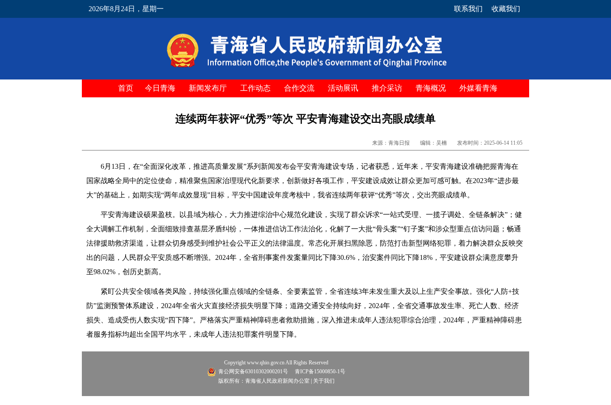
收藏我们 (506, 9)
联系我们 (468, 9)
